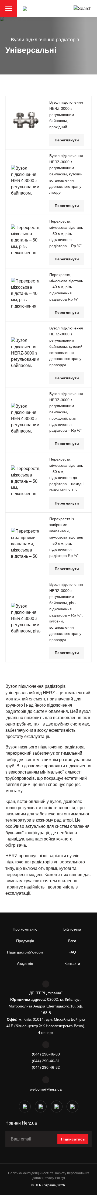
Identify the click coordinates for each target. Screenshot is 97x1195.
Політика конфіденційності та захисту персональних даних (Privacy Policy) (48, 1175)
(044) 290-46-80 (46, 1054)
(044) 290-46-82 (46, 1067)
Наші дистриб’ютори (25, 952)
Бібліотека (72, 929)
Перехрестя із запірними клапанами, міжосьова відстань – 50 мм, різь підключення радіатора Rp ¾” (66, 537)
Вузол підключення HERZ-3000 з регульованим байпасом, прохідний (66, 114)
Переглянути (67, 140)
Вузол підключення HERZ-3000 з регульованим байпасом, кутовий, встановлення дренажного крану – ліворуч (67, 174)
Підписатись (73, 1139)
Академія (25, 963)
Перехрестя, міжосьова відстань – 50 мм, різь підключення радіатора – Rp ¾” (66, 233)
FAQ (72, 952)
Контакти (72, 963)
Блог (72, 941)
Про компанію (25, 929)
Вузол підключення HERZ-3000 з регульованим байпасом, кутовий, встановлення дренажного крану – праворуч (67, 346)
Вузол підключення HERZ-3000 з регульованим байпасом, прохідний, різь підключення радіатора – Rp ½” (66, 412)
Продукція (25, 941)
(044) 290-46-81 (46, 1061)
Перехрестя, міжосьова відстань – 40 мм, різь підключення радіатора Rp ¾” (66, 287)
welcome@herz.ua (46, 1089)
